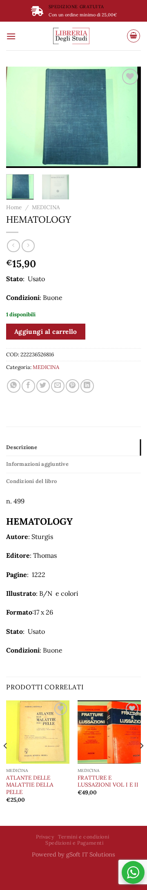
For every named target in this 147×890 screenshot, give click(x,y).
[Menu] (11, 36)
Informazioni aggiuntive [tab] (37, 464)
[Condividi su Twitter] (43, 386)
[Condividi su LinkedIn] (87, 386)
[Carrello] (133, 35)
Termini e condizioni (83, 837)
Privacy (45, 837)
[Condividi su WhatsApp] (13, 386)
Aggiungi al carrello (45, 331)
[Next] (127, 117)
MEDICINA (46, 207)
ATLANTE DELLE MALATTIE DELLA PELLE (29, 785)
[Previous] (19, 117)
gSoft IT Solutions (90, 854)
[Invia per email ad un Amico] (58, 386)
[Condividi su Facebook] (28, 386)
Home (14, 207)
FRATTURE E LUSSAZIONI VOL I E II (108, 781)
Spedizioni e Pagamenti (74, 843)
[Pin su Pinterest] (72, 386)
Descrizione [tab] (21, 447)
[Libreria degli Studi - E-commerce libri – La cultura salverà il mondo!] (71, 36)
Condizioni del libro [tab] (31, 481)
